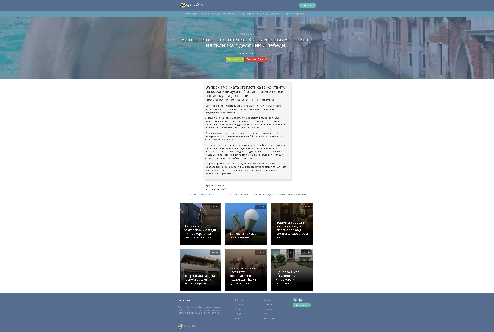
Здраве (216, 14)
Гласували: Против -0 (256, 59)
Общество (228, 14)
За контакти (307, 5)
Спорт (250, 14)
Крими (241, 14)
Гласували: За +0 (235, 59)
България (191, 14)
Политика (263, 14)
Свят (287, 14)
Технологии (299, 14)
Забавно (204, 14)
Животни (276, 14)
